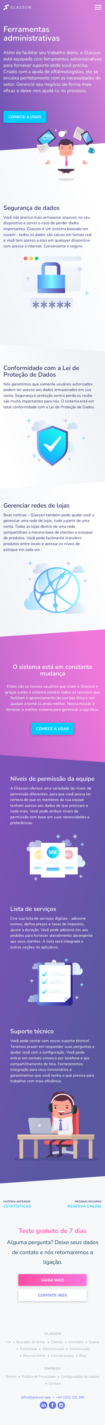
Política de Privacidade (39, 1376)
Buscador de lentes (30, 1342)
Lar (8, 1342)
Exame (94, 1342)
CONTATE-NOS (52, 1295)
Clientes (57, 1342)
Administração (53, 1349)
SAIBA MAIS (52, 1280)
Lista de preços (62, 1355)
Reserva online (34, 1355)
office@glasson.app (36, 1397)
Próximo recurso (85, 1204)
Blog (82, 1355)
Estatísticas (28, 1349)
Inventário (76, 1342)
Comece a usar (25, 117)
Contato (55, 1383)
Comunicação (80, 1349)
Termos (11, 1376)
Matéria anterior (17, 1204)
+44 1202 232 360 (70, 1397)
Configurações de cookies (80, 1376)
